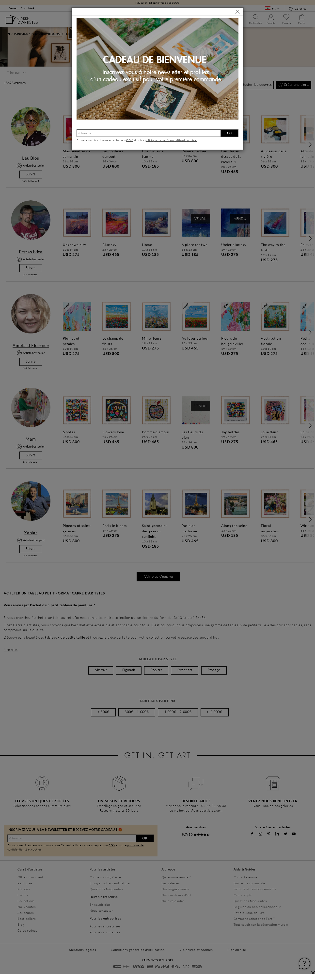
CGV (129, 140)
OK (229, 133)
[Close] (237, 12)
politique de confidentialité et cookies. (171, 140)
